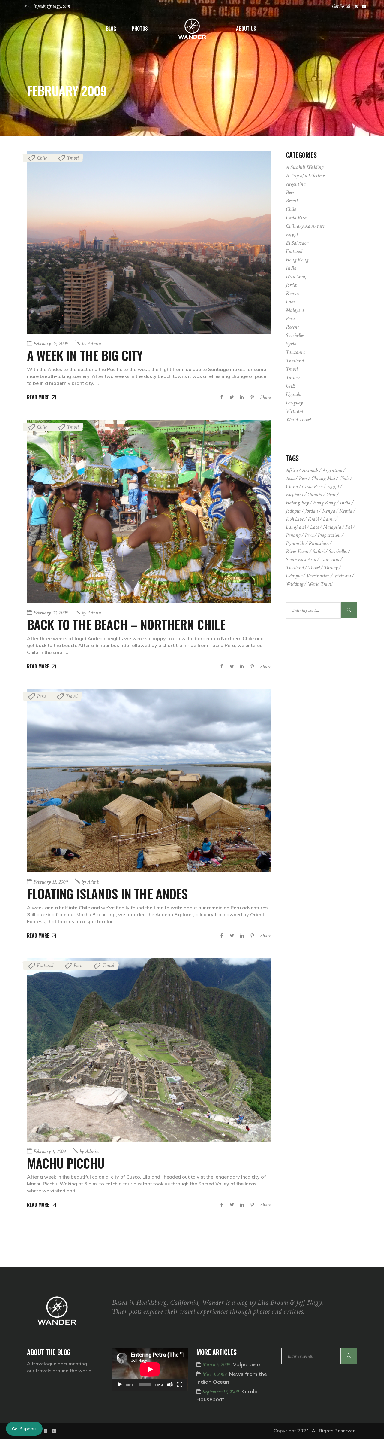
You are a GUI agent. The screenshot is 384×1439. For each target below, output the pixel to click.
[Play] (120, 1385)
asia (290, 478)
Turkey (293, 377)
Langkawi (296, 527)
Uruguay (294, 402)
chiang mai (323, 478)
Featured (45, 965)
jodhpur (293, 510)
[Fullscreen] (180, 1385)
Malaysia (295, 310)
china (292, 486)
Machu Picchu (65, 1163)
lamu (328, 519)
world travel (320, 583)
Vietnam (294, 411)
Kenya (292, 293)
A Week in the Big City (85, 355)
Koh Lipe (295, 519)
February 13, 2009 (51, 881)
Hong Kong (297, 259)
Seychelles (295, 335)
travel (314, 567)
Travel (73, 157)
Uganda (294, 394)
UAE (290, 385)
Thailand (295, 360)
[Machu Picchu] (149, 1049)
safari (319, 551)
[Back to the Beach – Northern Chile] (149, 511)
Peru (41, 696)
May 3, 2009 (215, 1374)
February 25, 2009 (51, 343)
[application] (150, 1369)
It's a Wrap (297, 276)
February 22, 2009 (51, 612)
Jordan (292, 284)
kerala (345, 510)
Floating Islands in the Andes (107, 893)
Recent (292, 327)
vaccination (318, 575)
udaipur (294, 575)
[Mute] (170, 1385)
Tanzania (295, 352)
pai (348, 527)
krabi (313, 519)
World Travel (298, 419)
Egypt (292, 234)
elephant (294, 494)
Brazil (292, 200)
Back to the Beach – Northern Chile (126, 624)
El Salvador (297, 242)
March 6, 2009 (216, 1364)
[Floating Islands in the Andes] (149, 780)
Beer (290, 192)
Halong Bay (297, 502)
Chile (42, 157)
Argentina (296, 184)
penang (293, 535)
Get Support (24, 1428)
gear (331, 494)
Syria (291, 343)
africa (292, 470)
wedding (294, 583)
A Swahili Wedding (305, 167)
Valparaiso (246, 1364)
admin (91, 343)
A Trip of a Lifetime (305, 175)
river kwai (297, 551)
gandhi (315, 494)
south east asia (301, 559)
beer (303, 478)
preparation (329, 535)
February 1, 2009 (50, 1151)
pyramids (295, 543)
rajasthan (319, 543)
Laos (290, 301)
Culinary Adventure (305, 226)
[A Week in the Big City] (149, 242)
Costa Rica (296, 217)
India (291, 268)
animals (310, 470)
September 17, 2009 (221, 1391)
